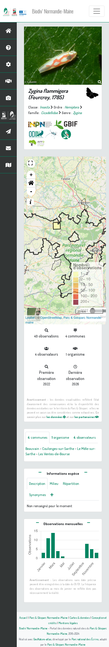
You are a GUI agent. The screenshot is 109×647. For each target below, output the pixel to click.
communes (37, 437)
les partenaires (84, 417)
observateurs (85, 437)
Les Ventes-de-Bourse (54, 454)
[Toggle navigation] (97, 11)
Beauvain (32, 448)
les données (54, 417)
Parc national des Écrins (85, 639)
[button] (31, 183)
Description (37, 483)
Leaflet (30, 317)
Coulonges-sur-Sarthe (58, 448)
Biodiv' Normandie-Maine (53, 11)
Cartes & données (80, 617)
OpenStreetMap (51, 317)
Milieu (54, 483)
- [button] (31, 191)
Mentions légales (68, 623)
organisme (60, 437)
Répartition (71, 483)
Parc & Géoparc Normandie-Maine (48, 617)
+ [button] (31, 175)
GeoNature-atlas (42, 639)
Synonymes (37, 494)
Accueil (23, 617)
